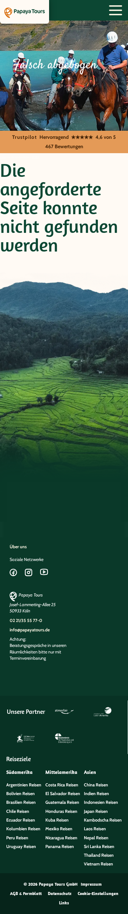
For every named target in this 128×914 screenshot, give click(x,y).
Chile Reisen (17, 811)
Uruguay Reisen (21, 846)
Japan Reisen (96, 811)
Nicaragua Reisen (61, 838)
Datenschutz (59, 893)
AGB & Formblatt (26, 893)
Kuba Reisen (57, 820)
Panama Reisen (59, 846)
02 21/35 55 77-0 (26, 620)
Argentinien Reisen (23, 785)
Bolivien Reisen (20, 793)
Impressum (91, 884)
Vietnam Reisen (98, 864)
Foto (3, 157)
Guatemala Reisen (62, 802)
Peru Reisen (17, 838)
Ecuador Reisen (20, 820)
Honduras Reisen (61, 811)
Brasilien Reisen (21, 802)
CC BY (35, 157)
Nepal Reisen (96, 838)
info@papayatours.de (30, 630)
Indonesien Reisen (101, 802)
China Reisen (96, 785)
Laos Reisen (95, 829)
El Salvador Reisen (62, 793)
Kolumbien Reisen (23, 829)
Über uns (18, 546)
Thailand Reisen (99, 855)
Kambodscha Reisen (103, 820)
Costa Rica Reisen (61, 785)
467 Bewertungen (64, 146)
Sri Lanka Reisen (99, 846)
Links (64, 903)
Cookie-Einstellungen (98, 893)
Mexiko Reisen (58, 829)
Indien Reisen (96, 793)
